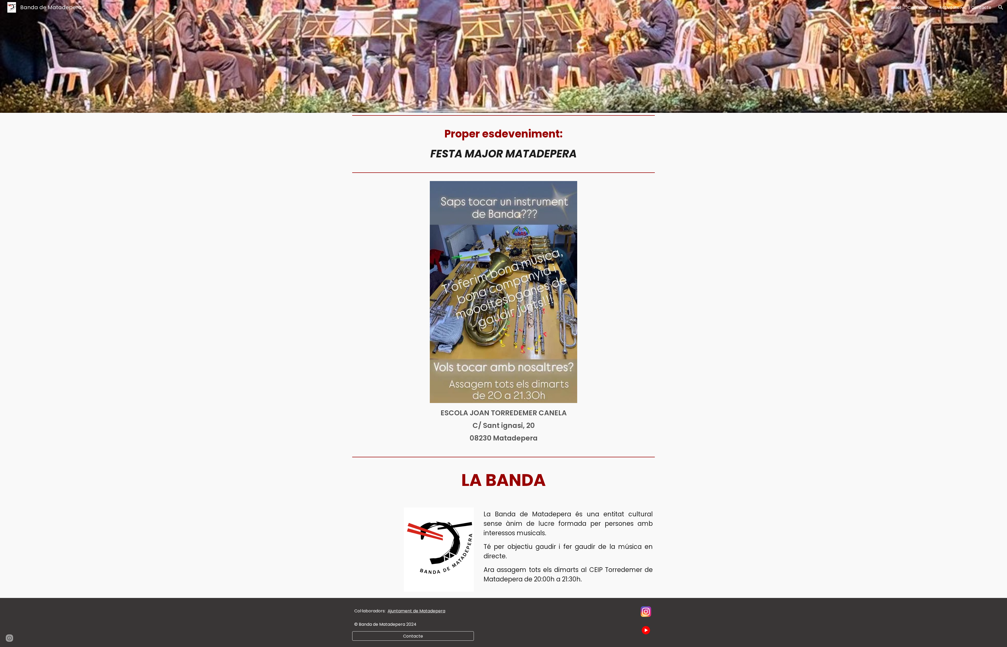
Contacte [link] (981, 7)
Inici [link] (896, 7)
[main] (503, 144)
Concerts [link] (917, 7)
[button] (1000, 7)
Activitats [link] (949, 7)
